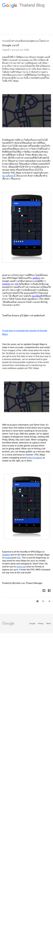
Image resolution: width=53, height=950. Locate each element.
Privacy (41, 623)
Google (32, 623)
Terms (48, 623)
